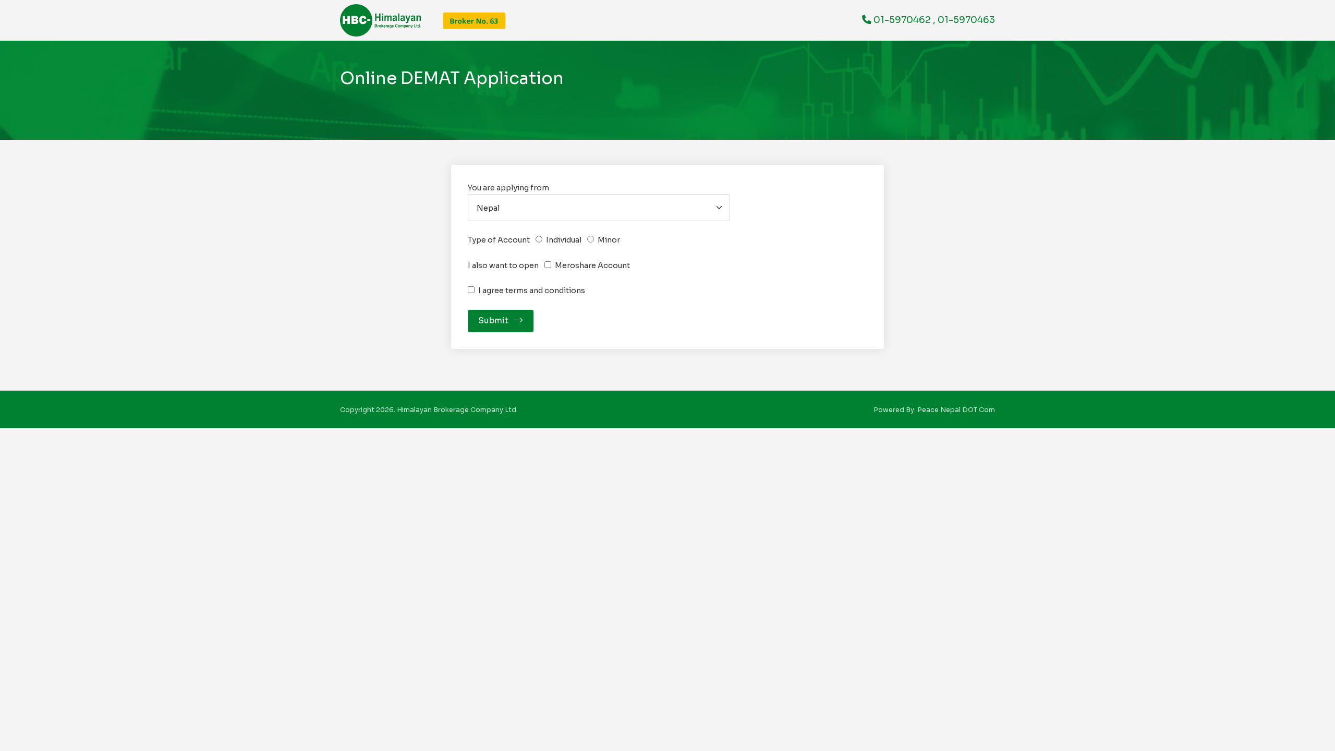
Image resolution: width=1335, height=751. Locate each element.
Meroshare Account (592, 265)
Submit (495, 320)
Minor (609, 240)
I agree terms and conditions (531, 290)
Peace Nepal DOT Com (956, 410)
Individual (563, 240)
